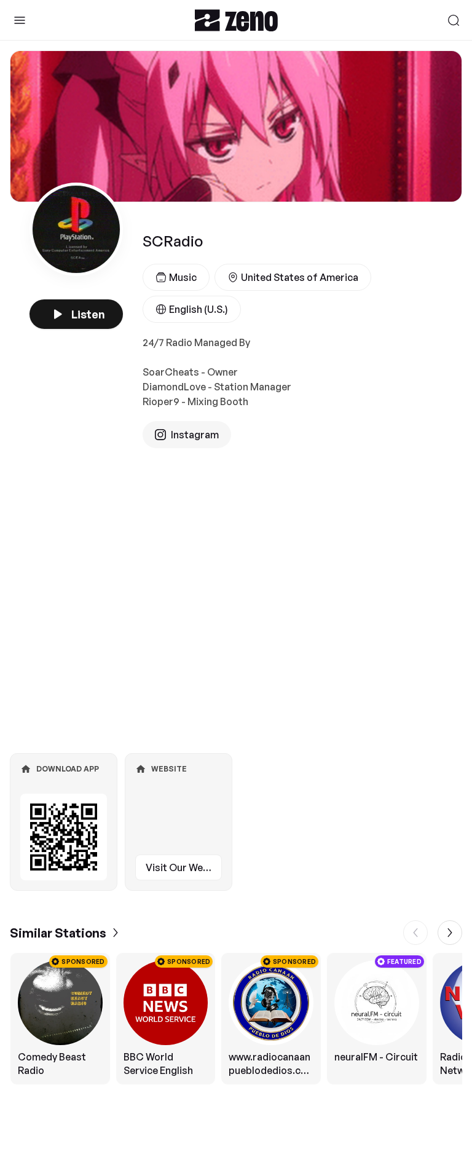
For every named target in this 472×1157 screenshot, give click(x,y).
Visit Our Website (184, 867)
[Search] (453, 20)
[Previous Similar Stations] (415, 932)
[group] (236, 1018)
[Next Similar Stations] (450, 932)
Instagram (195, 434)
